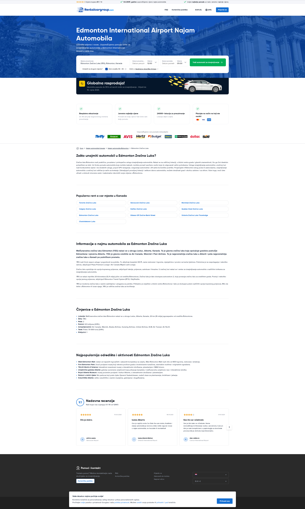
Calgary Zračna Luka (87, 209)
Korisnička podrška (180, 9)
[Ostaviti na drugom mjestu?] (80, 69)
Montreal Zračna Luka (190, 202)
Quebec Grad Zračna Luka (192, 209)
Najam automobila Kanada (95, 148)
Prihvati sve (225, 501)
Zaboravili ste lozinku (161, 476)
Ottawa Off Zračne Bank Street (142, 215)
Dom (81, 148)
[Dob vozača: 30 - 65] (106, 69)
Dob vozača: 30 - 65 (116, 69)
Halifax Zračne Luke (138, 209)
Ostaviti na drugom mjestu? (92, 69)
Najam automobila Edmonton (118, 148)
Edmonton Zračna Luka (88, 215)
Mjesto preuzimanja (87, 61)
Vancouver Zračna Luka (140, 202)
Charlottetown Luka (87, 221)
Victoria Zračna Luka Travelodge (195, 215)
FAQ (166, 9)
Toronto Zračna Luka (87, 202)
